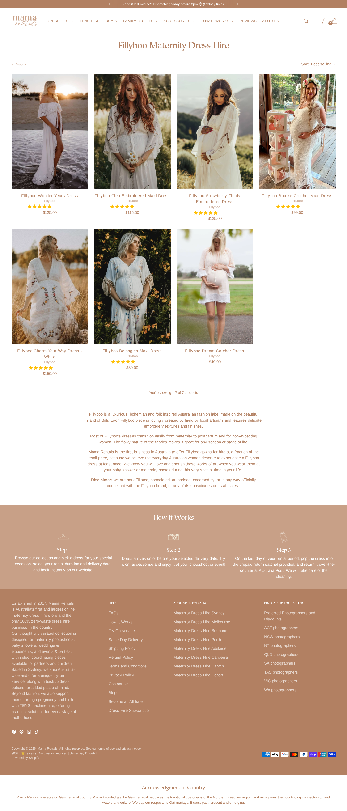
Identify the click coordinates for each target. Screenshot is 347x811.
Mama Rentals (48, 748)
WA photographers (280, 690)
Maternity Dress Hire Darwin (199, 666)
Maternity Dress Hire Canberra (201, 657)
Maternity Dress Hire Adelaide (200, 648)
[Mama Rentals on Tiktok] (37, 732)
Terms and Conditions (128, 666)
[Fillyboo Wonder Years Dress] (50, 131)
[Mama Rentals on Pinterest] (22, 732)
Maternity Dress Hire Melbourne (202, 622)
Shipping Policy (122, 648)
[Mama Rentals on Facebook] (14, 732)
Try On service (122, 630)
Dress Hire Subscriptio (129, 710)
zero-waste (41, 621)
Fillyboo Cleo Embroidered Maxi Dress (132, 196)
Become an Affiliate (126, 701)
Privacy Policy (121, 675)
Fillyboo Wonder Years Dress (49, 196)
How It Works (121, 622)
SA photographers (280, 663)
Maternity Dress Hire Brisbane (200, 630)
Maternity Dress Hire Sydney (199, 613)
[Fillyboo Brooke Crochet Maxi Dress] (297, 131)
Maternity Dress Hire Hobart (198, 675)
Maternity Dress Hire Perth (197, 639)
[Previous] (109, 4)
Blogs (113, 693)
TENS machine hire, (37, 705)
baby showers (24, 645)
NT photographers (280, 645)
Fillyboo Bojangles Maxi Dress (132, 351)
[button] (40, 206)
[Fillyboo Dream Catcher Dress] (215, 286)
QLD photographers (281, 654)
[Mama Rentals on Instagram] (29, 732)
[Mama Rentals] (26, 21)
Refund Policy (121, 657)
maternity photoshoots (54, 639)
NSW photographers (282, 637)
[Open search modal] (306, 21)
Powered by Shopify (25, 758)
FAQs (113, 613)
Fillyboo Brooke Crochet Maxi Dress (297, 196)
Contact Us (118, 684)
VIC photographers (280, 681)
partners (41, 663)
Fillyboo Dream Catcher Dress (214, 351)
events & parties (56, 651)
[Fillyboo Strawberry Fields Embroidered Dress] (215, 131)
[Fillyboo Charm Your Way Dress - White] (50, 286)
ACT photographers (281, 628)
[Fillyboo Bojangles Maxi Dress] (132, 286)
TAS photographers (281, 672)
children (65, 663)
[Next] (237, 4)
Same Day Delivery (126, 639)
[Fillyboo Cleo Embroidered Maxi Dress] (132, 131)
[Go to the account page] (323, 21)
